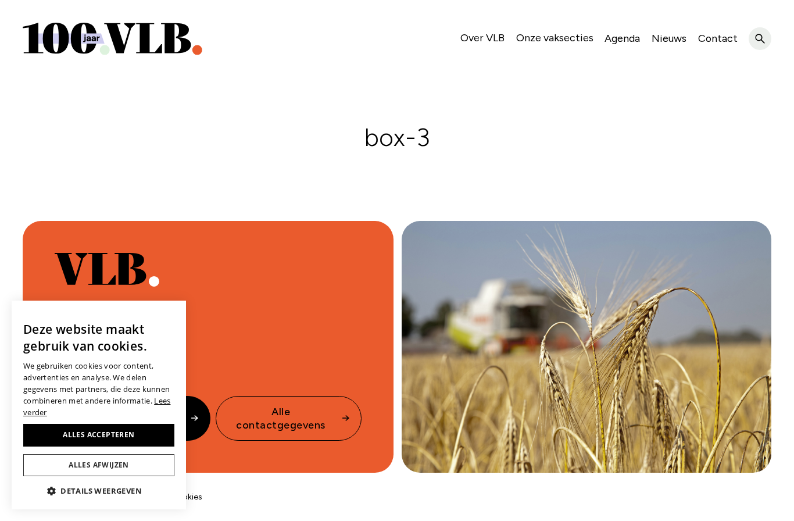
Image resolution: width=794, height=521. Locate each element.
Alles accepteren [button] (98, 435)
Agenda (622, 38)
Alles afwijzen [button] (99, 465)
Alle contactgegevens (281, 418)
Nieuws (669, 38)
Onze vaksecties (554, 37)
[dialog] (99, 405)
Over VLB (482, 37)
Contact (718, 38)
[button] (98, 491)
